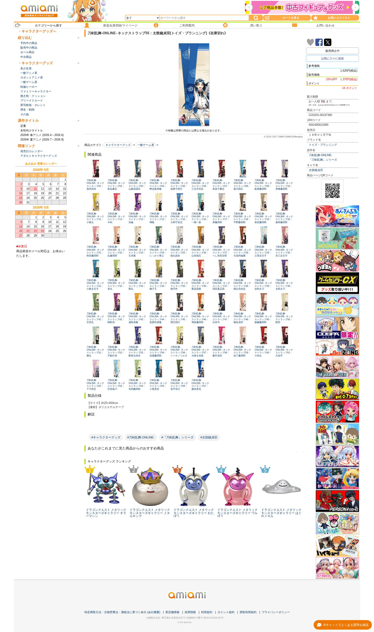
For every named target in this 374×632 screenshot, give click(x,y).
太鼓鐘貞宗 (316, 170)
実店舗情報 (172, 612)
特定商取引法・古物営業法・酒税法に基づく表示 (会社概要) (122, 612)
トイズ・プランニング (323, 144)
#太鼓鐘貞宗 (208, 437)
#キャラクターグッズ (105, 437)
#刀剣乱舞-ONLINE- (141, 437)
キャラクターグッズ (118, 145)
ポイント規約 (226, 612)
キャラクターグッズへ (39, 31)
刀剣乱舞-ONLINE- (320, 155)
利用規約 (206, 612)
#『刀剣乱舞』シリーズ (177, 437)
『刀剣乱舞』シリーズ (323, 159)
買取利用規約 (248, 612)
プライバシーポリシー (276, 612)
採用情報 (190, 612)
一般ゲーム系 (145, 145)
